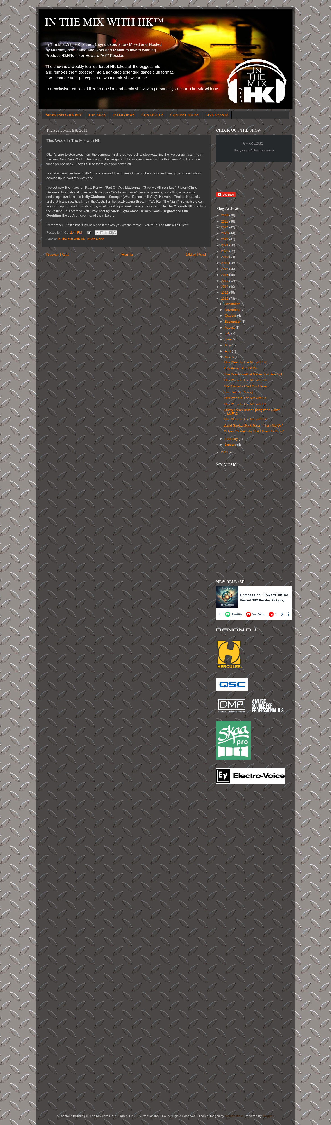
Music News (95, 239)
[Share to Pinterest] (114, 232)
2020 (225, 251)
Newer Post (57, 254)
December (232, 304)
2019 (225, 257)
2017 (225, 269)
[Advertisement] (234, 859)
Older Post (196, 254)
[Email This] (97, 232)
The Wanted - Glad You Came (245, 386)
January (231, 444)
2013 (225, 292)
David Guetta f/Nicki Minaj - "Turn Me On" (253, 425)
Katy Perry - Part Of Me (240, 368)
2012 (225, 298)
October (231, 315)
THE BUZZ (97, 114)
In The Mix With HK (71, 239)
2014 (225, 286)
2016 (225, 274)
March (230, 357)
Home (127, 254)
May (228, 345)
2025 (225, 221)
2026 (225, 215)
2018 (225, 263)
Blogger (268, 1116)
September (233, 321)
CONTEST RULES (184, 114)
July (228, 333)
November (232, 309)
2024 (225, 227)
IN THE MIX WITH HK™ (104, 21)
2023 (225, 233)
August (230, 327)
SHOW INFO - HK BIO (63, 114)
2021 (225, 245)
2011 (225, 452)
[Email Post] (89, 232)
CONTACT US (152, 114)
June (229, 339)
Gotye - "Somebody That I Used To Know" (254, 431)
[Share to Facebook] (110, 232)
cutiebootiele (234, 1116)
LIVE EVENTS (216, 114)
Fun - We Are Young (238, 392)
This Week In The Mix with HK (245, 362)
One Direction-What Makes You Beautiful (253, 374)
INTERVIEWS (123, 114)
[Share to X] (106, 232)
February (232, 439)
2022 (225, 239)
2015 (225, 281)
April (228, 351)
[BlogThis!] (102, 232)
